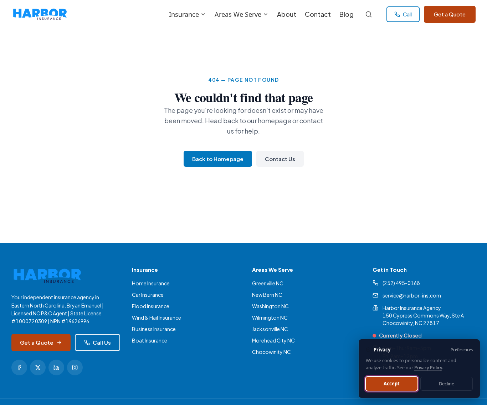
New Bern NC (267, 294)
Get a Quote (450, 14)
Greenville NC (267, 283)
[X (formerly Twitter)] (38, 367)
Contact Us (280, 158)
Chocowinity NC (271, 352)
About (286, 14)
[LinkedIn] (56, 367)
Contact (318, 14)
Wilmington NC (270, 317)
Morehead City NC (273, 340)
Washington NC (270, 306)
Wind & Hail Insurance (156, 317)
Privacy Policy (428, 368)
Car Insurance (148, 294)
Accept (392, 383)
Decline (446, 383)
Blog (346, 14)
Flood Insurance (150, 306)
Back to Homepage (218, 158)
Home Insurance (151, 283)
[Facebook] (19, 367)
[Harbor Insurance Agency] (39, 14)
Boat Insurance (149, 340)
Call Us (102, 342)
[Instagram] (75, 367)
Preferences (462, 349)
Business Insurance (154, 329)
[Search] (368, 14)
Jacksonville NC (270, 329)
